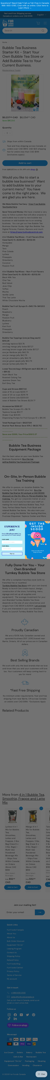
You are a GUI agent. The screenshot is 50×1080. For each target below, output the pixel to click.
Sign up (12, 553)
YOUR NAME (5, 539)
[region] (25, 5)
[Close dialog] (48, 522)
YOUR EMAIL (5, 546)
